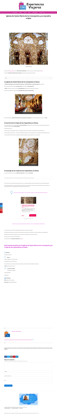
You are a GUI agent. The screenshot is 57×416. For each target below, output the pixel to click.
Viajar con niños (35, 12)
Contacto (41, 12)
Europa (25, 12)
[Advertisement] (28, 26)
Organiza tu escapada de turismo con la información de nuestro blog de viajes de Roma (18, 339)
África (29, 12)
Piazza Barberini (12, 70)
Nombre (5, 371)
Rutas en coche (15, 12)
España (21, 12)
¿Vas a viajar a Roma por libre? (16, 331)
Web (5, 380)
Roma (42, 70)
